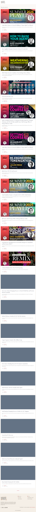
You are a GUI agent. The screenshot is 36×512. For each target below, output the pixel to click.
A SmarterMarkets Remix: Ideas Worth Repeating (12, 267)
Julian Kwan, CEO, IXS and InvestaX (9, 171)
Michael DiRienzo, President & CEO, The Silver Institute (14, 316)
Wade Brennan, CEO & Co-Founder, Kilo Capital (12, 387)
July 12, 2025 (5, 223)
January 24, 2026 (6, 128)
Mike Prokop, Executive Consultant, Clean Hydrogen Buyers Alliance (16, 72)
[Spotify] (5, 507)
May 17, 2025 (5, 297)
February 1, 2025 (5, 486)
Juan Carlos (5, 29)
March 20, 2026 (5, 101)
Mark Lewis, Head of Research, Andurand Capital (12, 459)
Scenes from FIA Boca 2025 (7, 435)
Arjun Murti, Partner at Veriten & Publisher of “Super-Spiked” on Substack (17, 25)
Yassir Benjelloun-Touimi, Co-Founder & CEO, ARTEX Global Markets (16, 195)
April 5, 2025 (5, 392)
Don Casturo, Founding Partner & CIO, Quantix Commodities (15, 363)
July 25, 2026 (5, 30)
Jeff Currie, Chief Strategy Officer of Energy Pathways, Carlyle (14, 218)
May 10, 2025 (5, 321)
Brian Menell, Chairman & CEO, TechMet (10, 482)
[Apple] (4, 507)
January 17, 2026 (5, 152)
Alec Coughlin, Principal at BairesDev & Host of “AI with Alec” (15, 49)
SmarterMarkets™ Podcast (30, 497)
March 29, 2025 (5, 416)
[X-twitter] (1, 507)
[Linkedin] (2, 507)
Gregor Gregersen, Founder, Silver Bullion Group (12, 340)
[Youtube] (7, 507)
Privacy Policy (19, 497)
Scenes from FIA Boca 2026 (7, 96)
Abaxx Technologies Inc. (32, 507)
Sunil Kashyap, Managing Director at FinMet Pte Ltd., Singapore (15, 411)
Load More (18, 490)
